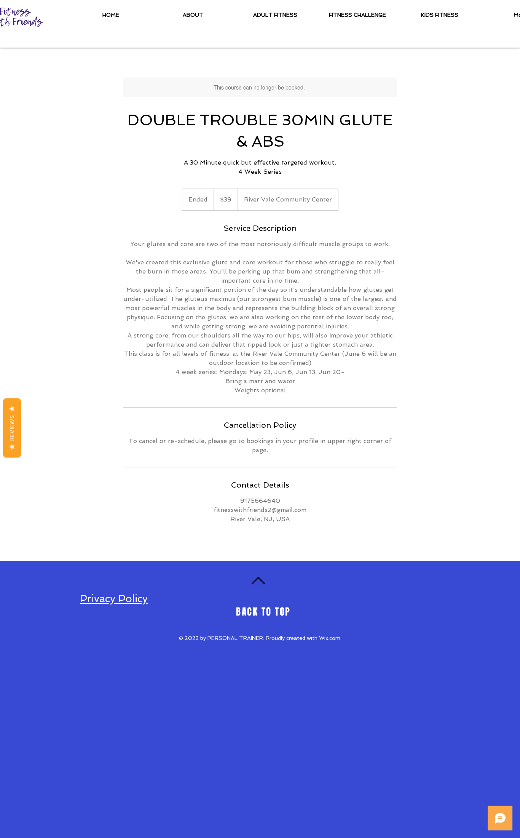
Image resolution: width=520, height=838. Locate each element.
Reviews (12, 428)
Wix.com (329, 638)
